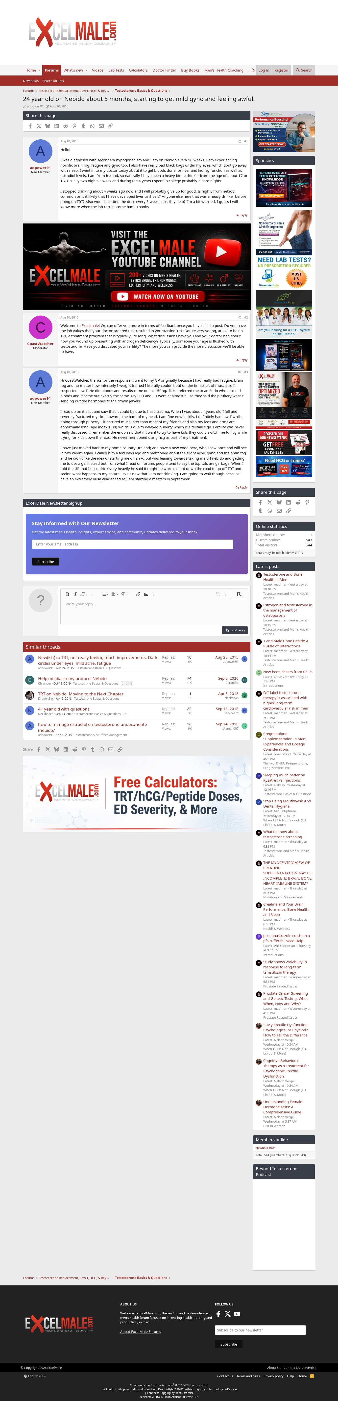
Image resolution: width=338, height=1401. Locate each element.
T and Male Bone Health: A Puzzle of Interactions (286, 643)
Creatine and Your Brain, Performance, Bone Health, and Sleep (286, 909)
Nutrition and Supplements (283, 897)
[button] (39, 70)
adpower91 (35, 106)
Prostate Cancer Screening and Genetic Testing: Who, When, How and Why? (285, 998)
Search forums (53, 80)
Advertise (309, 1367)
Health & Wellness (276, 928)
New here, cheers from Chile (287, 671)
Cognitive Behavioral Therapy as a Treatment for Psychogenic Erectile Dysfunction (286, 1068)
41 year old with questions (64, 709)
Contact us (225, 1376)
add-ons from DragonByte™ (158, 1389)
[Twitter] (228, 1315)
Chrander (44, 683)
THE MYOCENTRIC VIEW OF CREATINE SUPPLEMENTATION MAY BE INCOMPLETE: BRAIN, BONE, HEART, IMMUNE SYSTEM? (287, 873)
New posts (31, 80)
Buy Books (190, 70)
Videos (97, 70)
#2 (246, 317)
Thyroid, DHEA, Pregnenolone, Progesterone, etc (285, 765)
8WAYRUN (192, 1397)
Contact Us (292, 1367)
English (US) (36, 1376)
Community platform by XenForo (169, 1385)
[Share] (239, 141)
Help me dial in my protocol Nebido (72, 678)
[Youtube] (237, 1315)
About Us (274, 1367)
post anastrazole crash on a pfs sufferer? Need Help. (286, 938)
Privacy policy (274, 1376)
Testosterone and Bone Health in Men (282, 577)
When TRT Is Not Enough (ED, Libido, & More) (284, 822)
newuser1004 (265, 1147)
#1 (246, 141)
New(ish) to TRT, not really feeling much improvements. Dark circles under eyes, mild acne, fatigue (97, 660)
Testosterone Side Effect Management (100, 735)
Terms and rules (248, 1376)
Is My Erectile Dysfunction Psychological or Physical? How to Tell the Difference (285, 1029)
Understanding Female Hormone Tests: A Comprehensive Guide (282, 1106)
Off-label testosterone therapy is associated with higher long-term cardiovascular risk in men (285, 700)
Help (290, 1376)
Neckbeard (45, 714)
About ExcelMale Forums (140, 1331)
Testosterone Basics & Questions (98, 668)
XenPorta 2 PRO (150, 1397)
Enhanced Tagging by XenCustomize (170, 1393)
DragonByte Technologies (209, 1389)
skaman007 (230, 728)
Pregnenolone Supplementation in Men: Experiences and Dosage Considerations (284, 741)
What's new (73, 70)
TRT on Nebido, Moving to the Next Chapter (80, 694)
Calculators (138, 70)
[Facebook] (218, 1315)
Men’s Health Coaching (223, 70)
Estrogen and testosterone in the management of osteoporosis (287, 610)
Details (231, 1389)
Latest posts (267, 566)
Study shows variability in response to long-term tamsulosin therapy (285, 967)
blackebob (231, 698)
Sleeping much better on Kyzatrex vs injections (284, 777)
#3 (246, 372)
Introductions (273, 685)
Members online (272, 1139)
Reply (244, 215)
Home (30, 70)
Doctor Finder (164, 70)
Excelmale (90, 325)
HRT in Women (274, 1126)
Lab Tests (116, 70)
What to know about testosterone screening (282, 834)
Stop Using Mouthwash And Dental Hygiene (287, 803)
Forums (52, 70)
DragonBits (46, 698)
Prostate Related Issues (280, 986)
